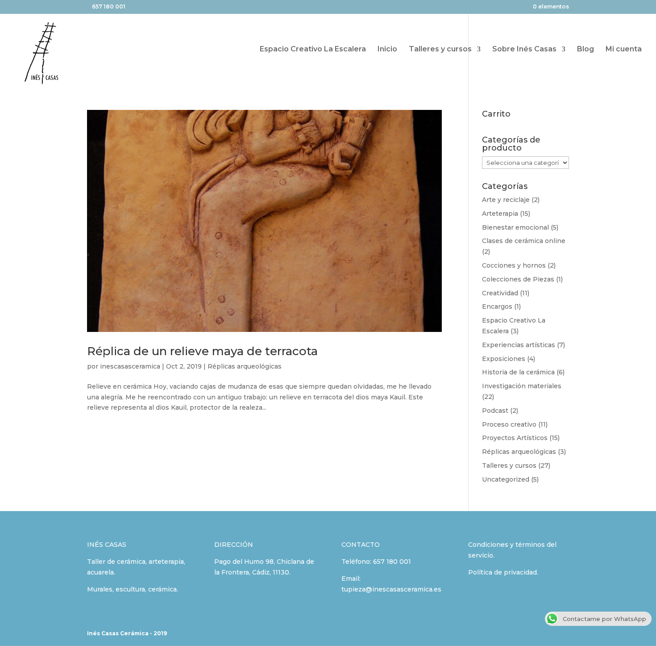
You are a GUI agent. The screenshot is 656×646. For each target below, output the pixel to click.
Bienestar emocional (515, 227)
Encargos (497, 306)
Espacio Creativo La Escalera (313, 49)
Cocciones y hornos (514, 265)
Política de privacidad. (503, 572)
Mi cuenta (624, 49)
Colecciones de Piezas (518, 279)
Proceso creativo (509, 424)
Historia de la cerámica (518, 372)
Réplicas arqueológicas (245, 366)
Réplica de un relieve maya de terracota (202, 351)
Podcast (495, 411)
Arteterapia (500, 214)
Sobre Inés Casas (524, 49)
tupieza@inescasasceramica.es (391, 589)
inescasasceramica (130, 366)
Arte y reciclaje (506, 200)
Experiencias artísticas (518, 345)
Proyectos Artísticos (515, 438)
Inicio (387, 49)
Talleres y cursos (440, 49)
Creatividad (500, 293)
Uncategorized (505, 479)
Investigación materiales (521, 386)
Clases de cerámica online (523, 241)
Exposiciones (503, 359)
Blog (585, 49)
